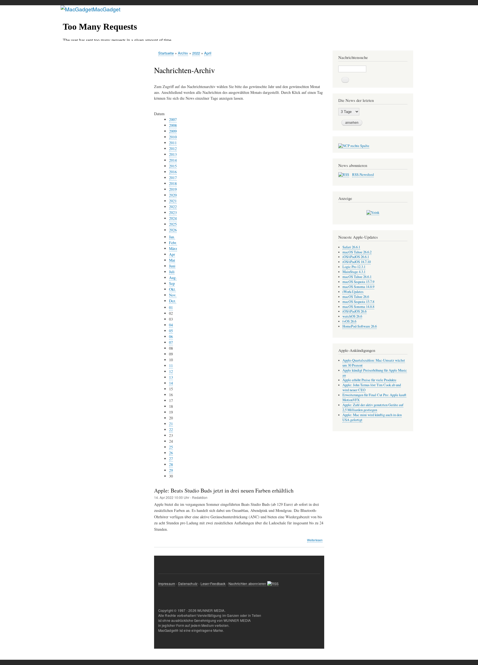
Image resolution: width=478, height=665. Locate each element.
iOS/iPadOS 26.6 (354, 311)
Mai (172, 260)
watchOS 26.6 (352, 316)
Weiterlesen (315, 540)
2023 (173, 212)
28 (171, 464)
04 (171, 325)
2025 (173, 224)
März (173, 248)
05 (171, 330)
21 (171, 423)
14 (171, 383)
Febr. (173, 242)
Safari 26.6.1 (351, 247)
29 (171, 470)
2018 (173, 183)
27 (171, 458)
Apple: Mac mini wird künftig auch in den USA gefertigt (372, 417)
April (207, 53)
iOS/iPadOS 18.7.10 (356, 261)
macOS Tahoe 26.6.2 (357, 252)
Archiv (183, 53)
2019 (173, 189)
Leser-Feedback (213, 583)
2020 (173, 195)
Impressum (166, 583)
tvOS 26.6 (349, 321)
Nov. (172, 295)
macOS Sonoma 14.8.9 (358, 286)
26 (171, 452)
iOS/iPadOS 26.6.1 (355, 256)
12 (171, 371)
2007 (173, 119)
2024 (173, 218)
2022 (196, 53)
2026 (173, 230)
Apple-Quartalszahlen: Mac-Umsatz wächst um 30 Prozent (373, 363)
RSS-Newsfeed (363, 174)
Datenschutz (188, 583)
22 (171, 429)
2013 (173, 154)
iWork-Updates (352, 291)
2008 (173, 125)
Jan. (172, 236)
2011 (173, 142)
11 (171, 365)
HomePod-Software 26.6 (359, 326)
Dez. (172, 300)
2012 (173, 148)
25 (171, 447)
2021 (173, 200)
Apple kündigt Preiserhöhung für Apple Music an (374, 373)
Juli (172, 271)
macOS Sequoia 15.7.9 (358, 281)
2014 (173, 160)
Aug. (173, 277)
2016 (173, 171)
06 (171, 336)
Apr (172, 254)
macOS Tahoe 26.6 (355, 296)
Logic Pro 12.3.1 (353, 266)
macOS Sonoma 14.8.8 (358, 306)
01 (171, 307)
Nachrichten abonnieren (247, 583)
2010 (173, 137)
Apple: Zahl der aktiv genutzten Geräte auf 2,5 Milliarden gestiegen (372, 407)
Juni (172, 266)
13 (171, 377)
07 (171, 342)
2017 (173, 177)
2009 (173, 131)
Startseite (166, 53)
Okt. (172, 289)
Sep (172, 283)
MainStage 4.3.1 (353, 271)
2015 (173, 166)
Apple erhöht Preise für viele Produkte (369, 380)
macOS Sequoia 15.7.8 (358, 301)
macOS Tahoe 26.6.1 (357, 276)
